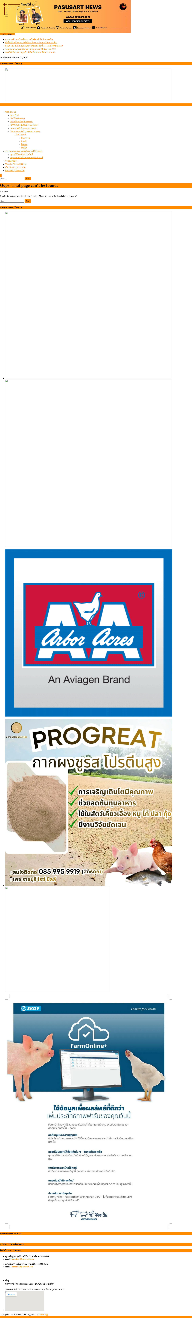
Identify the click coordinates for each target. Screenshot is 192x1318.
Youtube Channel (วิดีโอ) (15, 164)
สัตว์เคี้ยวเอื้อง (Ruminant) (21, 122)
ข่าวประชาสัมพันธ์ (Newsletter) (24, 125)
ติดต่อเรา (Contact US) (15, 171)
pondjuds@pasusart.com (23, 1259)
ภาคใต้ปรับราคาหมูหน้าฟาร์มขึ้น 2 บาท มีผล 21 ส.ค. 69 (30, 52)
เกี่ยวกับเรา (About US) (15, 167)
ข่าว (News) (10, 112)
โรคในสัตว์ (21, 135)
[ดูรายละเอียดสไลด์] (88, 100)
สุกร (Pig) (14, 115)
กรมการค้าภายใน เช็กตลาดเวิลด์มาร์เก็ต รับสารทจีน (29, 39)
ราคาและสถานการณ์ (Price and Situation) (23, 151)
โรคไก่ (24, 148)
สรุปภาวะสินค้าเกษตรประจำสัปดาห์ (26, 157)
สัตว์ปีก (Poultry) (17, 118)
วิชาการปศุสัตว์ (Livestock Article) (25, 131)
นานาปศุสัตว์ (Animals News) (23, 128)
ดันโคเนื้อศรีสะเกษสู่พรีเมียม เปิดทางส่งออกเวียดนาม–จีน (31, 42)
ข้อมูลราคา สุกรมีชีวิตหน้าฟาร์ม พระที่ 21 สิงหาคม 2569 (30, 49)
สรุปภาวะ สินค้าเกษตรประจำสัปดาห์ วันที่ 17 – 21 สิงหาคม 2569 (34, 46)
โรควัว (24, 141)
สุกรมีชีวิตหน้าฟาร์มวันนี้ (21, 154)
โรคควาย (25, 138)
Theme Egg (43, 1314)
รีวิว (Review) (11, 161)
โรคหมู (24, 144)
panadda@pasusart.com (22, 1267)
